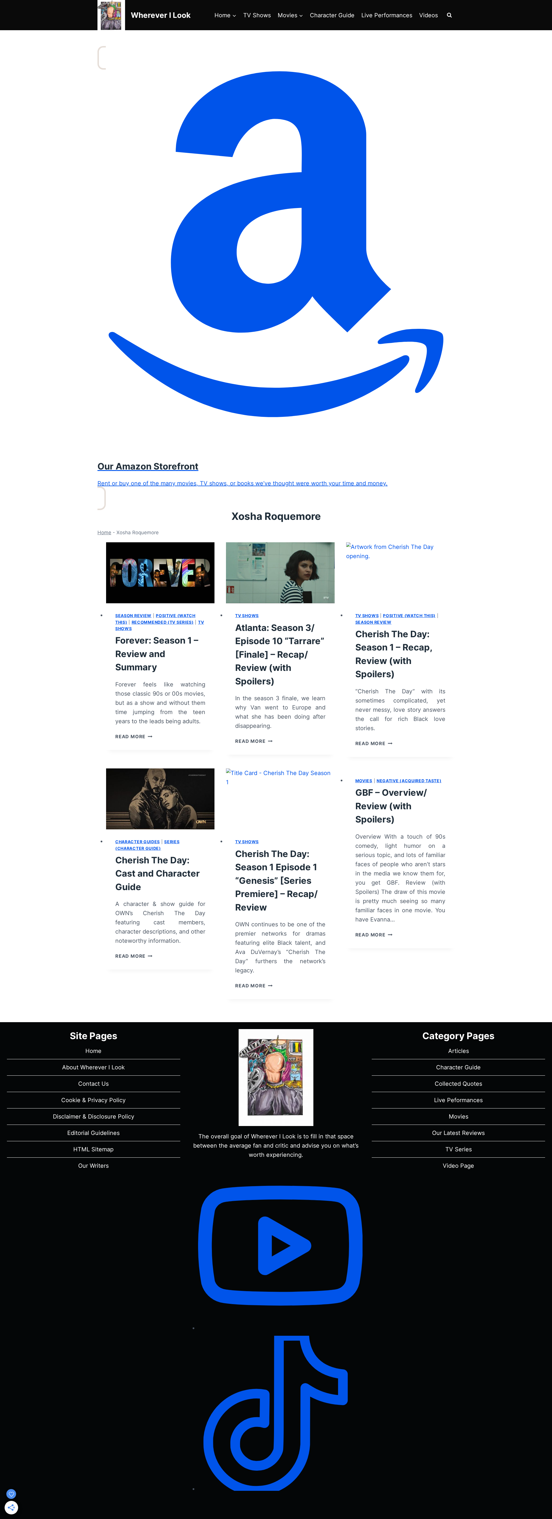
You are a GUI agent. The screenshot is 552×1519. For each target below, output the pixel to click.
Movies (363, 780)
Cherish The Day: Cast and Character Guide (157, 873)
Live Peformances (458, 1100)
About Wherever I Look (93, 1067)
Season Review (133, 615)
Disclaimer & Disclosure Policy (93, 1116)
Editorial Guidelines (93, 1132)
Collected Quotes (458, 1083)
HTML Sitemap (93, 1149)
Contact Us (93, 1083)
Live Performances (386, 15)
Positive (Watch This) (409, 615)
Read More (133, 736)
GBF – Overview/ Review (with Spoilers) (391, 806)
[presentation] (160, 572)
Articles (458, 1050)
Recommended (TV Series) (163, 622)
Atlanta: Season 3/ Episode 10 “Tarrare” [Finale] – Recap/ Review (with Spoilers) (279, 654)
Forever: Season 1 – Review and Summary (156, 653)
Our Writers (93, 1165)
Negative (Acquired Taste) (409, 780)
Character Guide (332, 15)
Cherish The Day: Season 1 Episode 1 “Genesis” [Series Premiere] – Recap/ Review (276, 880)
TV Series (458, 1149)
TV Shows (257, 15)
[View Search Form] (449, 15)
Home (104, 532)
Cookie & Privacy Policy (93, 1100)
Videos (428, 15)
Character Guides (137, 841)
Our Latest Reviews (458, 1132)
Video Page (458, 1165)
